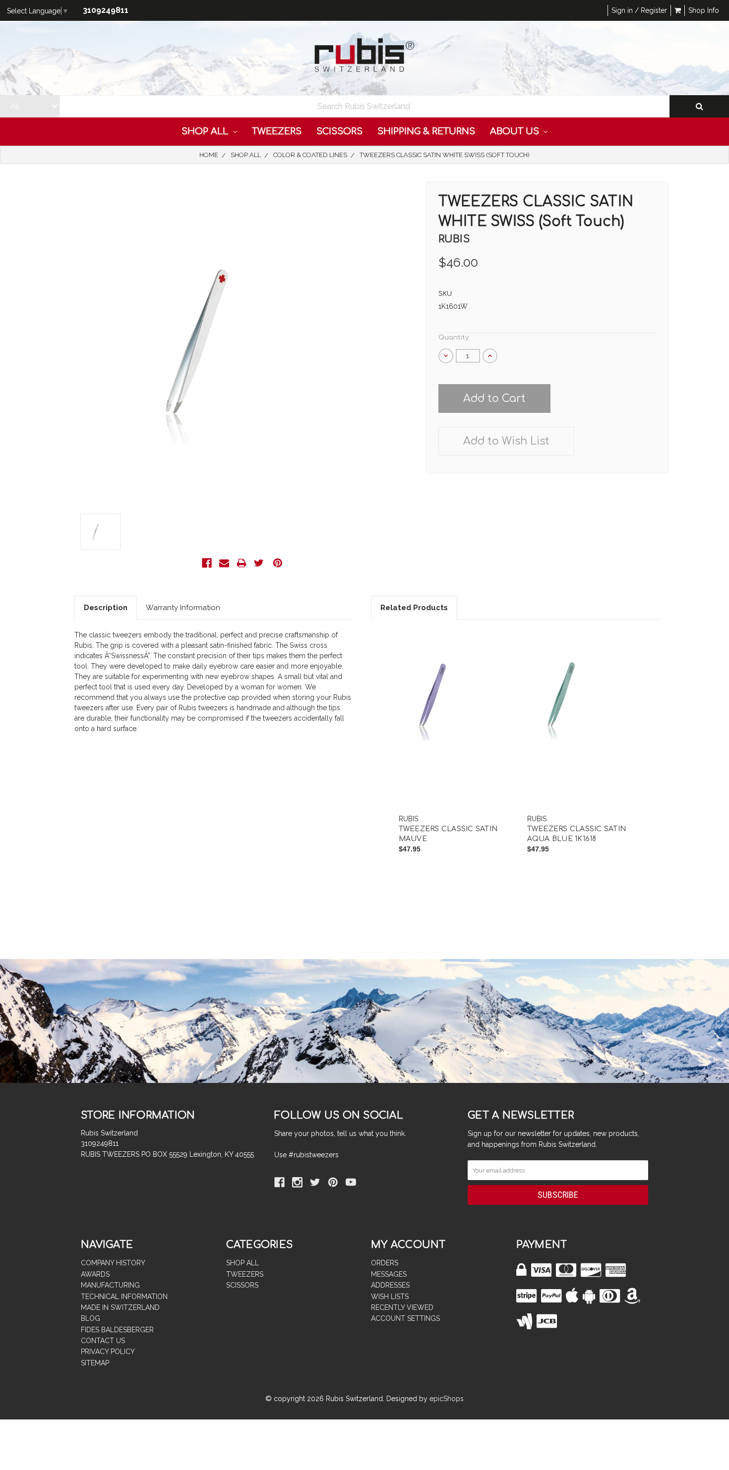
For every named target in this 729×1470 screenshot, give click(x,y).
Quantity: (454, 337)
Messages (389, 1274)
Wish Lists (390, 1296)
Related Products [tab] (414, 607)
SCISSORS (339, 131)
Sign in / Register (639, 10)
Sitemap (95, 1363)
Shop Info (703, 10)
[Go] (699, 106)
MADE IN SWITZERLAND (120, 1307)
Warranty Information (183, 607)
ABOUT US (516, 131)
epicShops (446, 1399)
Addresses (390, 1285)
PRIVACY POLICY (108, 1352)
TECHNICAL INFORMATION (124, 1296)
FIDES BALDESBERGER (117, 1330)
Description (105, 607)
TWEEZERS (277, 131)
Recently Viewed (402, 1307)
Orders (384, 1263)
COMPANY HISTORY (113, 1263)
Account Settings (405, 1318)
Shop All (206, 131)
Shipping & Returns (426, 131)
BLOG (90, 1318)
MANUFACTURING (110, 1285)
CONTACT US (103, 1341)
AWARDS (95, 1274)
